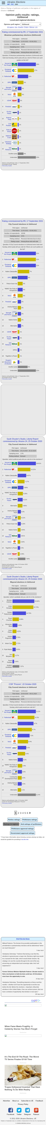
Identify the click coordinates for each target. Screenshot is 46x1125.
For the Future (9, 112)
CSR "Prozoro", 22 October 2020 (22, 684)
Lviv (36, 27)
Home (3, 8)
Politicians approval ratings (22, 829)
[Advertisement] (23, 194)
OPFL (9, 82)
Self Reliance (8, 149)
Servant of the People (7, 64)
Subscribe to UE (27, 1101)
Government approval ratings (22, 833)
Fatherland (7, 76)
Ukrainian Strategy (8, 142)
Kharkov (20, 27)
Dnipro (26, 27)
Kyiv (16, 27)
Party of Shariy (8, 130)
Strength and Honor (7, 88)
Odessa (31, 27)
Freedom (8, 106)
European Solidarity (8, 70)
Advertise (6, 1101)
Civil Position (8, 124)
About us (15, 1101)
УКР (8, 4)
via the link (25, 839)
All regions (10, 27)
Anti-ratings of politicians (31, 824)
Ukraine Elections (16, 2)
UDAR (9, 100)
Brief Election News (23, 939)
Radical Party (8, 118)
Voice (9, 94)
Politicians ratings (29, 820)
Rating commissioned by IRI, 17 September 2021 (22, 32)
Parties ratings (14, 820)
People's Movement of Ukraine (7, 362)
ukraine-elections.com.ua (24, 1123)
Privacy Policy (23, 1104)
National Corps (8, 136)
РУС (12, 4)
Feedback (39, 1101)
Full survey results (7, 165)
